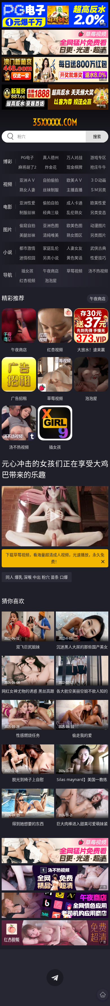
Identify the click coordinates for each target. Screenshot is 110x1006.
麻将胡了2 (27, 167)
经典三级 (51, 212)
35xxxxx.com (55, 122)
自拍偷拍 (51, 180)
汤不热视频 (98, 270)
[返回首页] (102, 994)
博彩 (7, 161)
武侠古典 (98, 248)
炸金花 (51, 167)
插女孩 (27, 270)
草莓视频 (74, 270)
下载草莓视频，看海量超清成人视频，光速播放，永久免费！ (55, 558)
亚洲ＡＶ (27, 180)
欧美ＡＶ (74, 180)
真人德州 (51, 157)
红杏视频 (27, 280)
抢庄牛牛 (98, 167)
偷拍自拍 (51, 202)
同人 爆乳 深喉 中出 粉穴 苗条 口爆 (37, 577)
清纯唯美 (51, 235)
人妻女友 (74, 248)
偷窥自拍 (27, 225)
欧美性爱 (98, 202)
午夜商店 (51, 270)
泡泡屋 (51, 280)
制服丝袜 (27, 212)
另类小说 (51, 257)
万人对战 (74, 157)
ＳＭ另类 (98, 189)
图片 (7, 229)
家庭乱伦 (51, 248)
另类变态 (98, 212)
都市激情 (27, 248)
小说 (7, 252)
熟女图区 (74, 235)
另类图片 (98, 235)
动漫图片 (98, 225)
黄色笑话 (74, 257)
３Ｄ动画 (98, 180)
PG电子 (27, 157)
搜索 (97, 136)
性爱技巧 (98, 257)
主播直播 (74, 189)
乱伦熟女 (74, 212)
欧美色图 (74, 225)
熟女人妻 (27, 189)
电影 (7, 207)
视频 (7, 184)
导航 (7, 275)
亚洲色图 (51, 225)
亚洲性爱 (27, 202)
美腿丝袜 (27, 235)
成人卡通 (74, 202)
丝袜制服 (51, 189)
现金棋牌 (74, 167)
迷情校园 (27, 257)
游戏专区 (98, 157)
